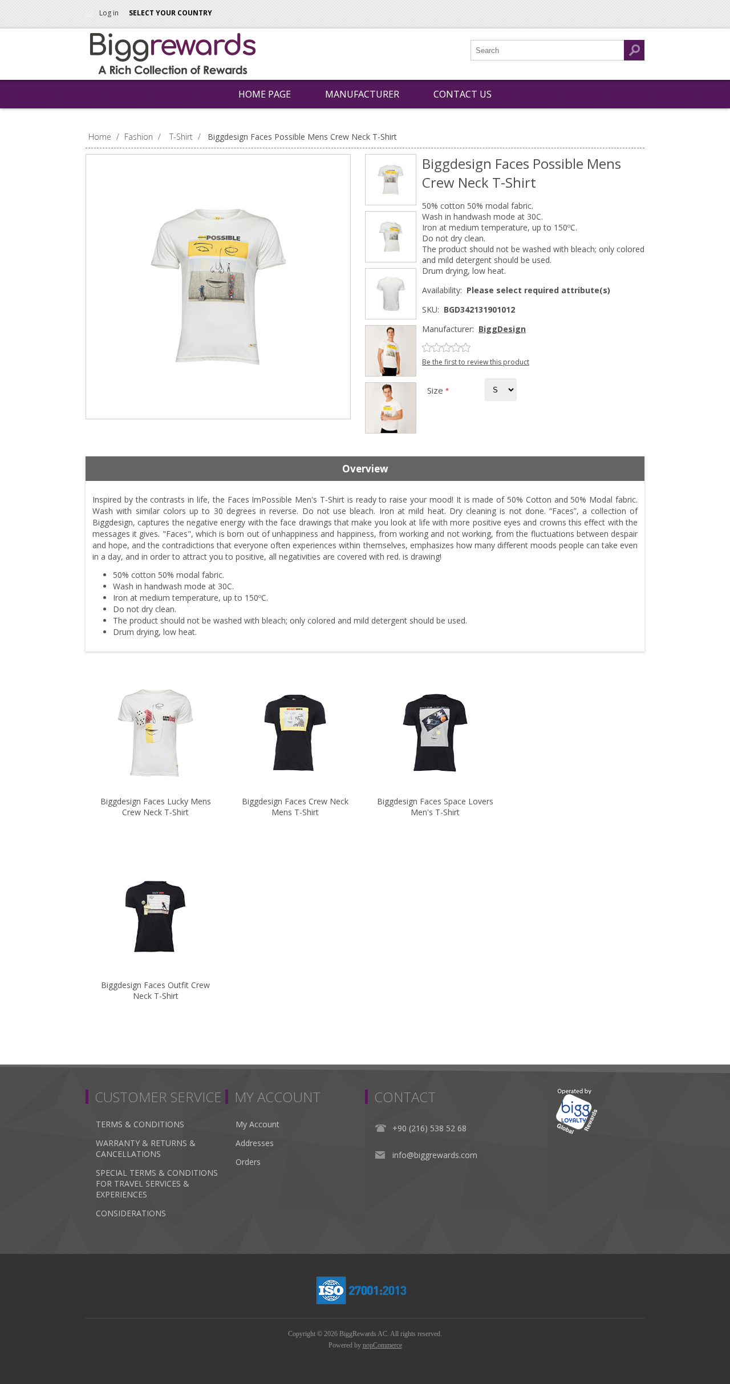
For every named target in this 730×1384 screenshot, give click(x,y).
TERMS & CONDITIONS (140, 1124)
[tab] (365, 468)
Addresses (255, 1143)
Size (436, 390)
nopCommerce (382, 1345)
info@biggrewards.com (434, 1155)
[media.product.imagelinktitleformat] (155, 733)
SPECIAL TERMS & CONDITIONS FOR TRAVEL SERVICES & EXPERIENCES (157, 1183)
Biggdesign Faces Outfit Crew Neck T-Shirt (155, 990)
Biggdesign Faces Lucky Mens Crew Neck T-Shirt (155, 807)
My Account (257, 1124)
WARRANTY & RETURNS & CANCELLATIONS (146, 1148)
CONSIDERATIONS (131, 1213)
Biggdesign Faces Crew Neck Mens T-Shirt (295, 807)
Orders (248, 1161)
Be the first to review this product (475, 362)
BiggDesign (502, 328)
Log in (109, 13)
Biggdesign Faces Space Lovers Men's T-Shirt (435, 807)
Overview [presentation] (365, 468)
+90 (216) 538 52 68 (429, 1128)
